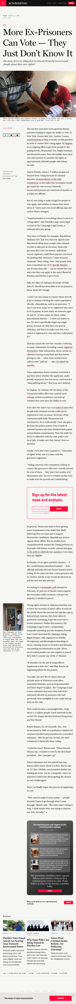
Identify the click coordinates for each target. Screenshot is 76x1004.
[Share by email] (11, 135)
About (55, 3)
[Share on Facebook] (5, 135)
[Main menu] (3, 3)
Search (49, 3)
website (30, 397)
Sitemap (44, 991)
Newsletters (62, 3)
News (4, 25)
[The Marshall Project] (17, 3)
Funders (52, 991)
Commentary (54, 933)
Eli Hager (8, 128)
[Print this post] (17, 135)
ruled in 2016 (62, 407)
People (29, 991)
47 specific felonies (58, 265)
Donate (71, 3)
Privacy (37, 991)
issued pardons (34, 139)
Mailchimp (46, 513)
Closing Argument (33, 933)
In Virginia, (67, 143)
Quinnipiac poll (48, 587)
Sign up (59, 509)
